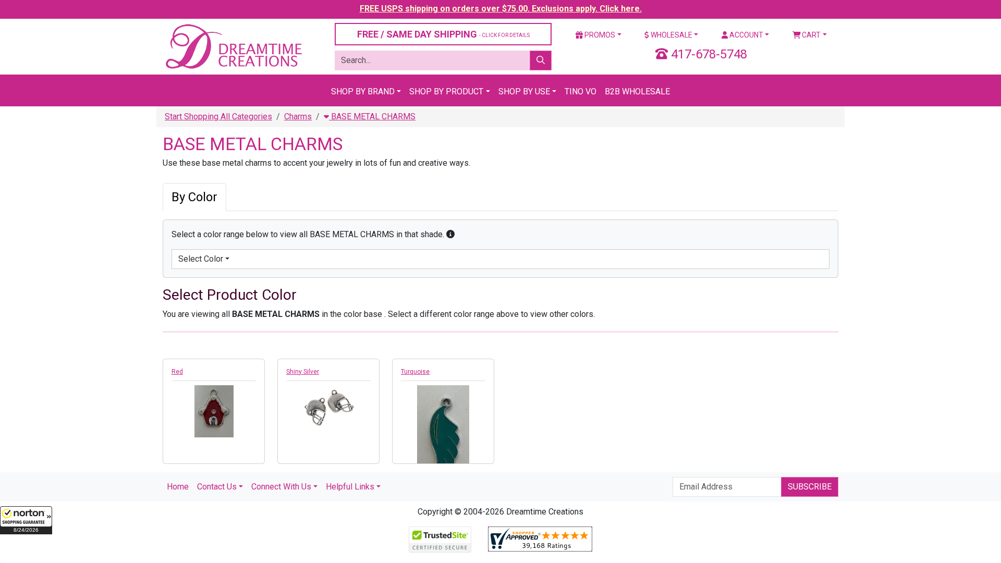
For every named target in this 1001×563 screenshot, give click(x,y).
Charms (298, 116)
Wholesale (670, 35)
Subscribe (810, 487)
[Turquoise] (443, 439)
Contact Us (217, 487)
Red (177, 371)
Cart (810, 35)
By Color (194, 197)
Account (745, 35)
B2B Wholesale (637, 91)
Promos (599, 35)
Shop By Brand (363, 91)
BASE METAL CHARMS (372, 116)
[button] (26, 520)
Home (178, 487)
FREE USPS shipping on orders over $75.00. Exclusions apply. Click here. (501, 9)
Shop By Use (524, 91)
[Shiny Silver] (328, 406)
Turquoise (415, 371)
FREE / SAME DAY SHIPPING (443, 34)
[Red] (214, 411)
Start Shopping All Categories (218, 116)
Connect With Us (281, 487)
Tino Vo (580, 91)
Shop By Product (446, 91)
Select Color (200, 259)
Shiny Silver (302, 371)
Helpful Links (350, 487)
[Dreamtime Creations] (233, 46)
